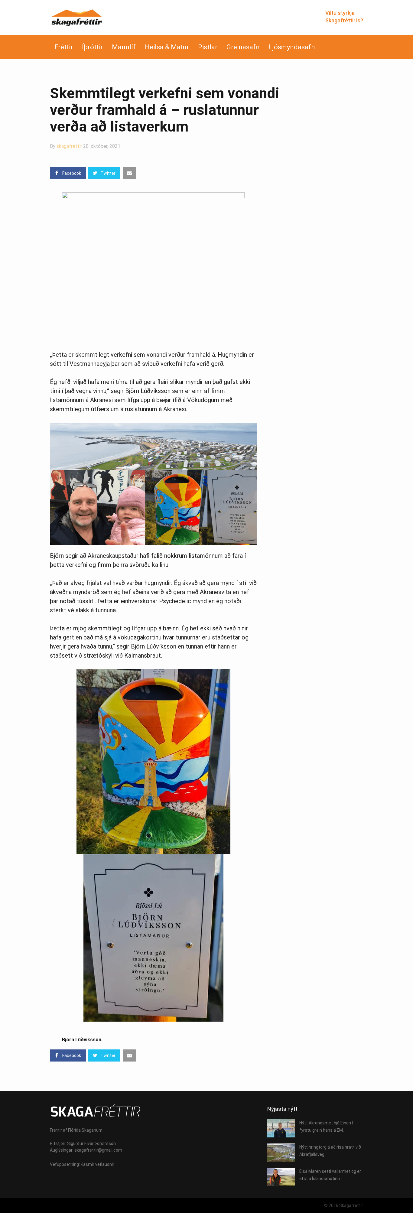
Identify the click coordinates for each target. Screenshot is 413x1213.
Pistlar (207, 47)
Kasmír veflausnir (97, 1164)
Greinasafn (243, 47)
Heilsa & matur (167, 47)
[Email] (129, 173)
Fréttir (63, 47)
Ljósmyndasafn (292, 47)
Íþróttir (92, 47)
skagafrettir (69, 146)
